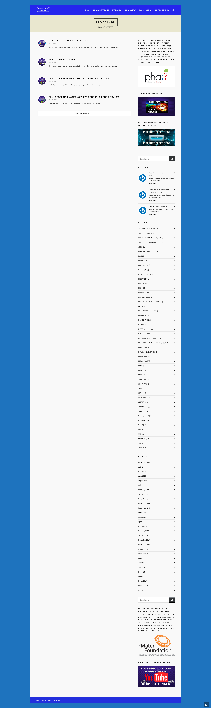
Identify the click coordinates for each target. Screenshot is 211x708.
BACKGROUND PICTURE (146, 251)
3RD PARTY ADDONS (145, 233)
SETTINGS (142, 379)
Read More (152, 183)
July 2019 (141, 485)
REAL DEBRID (143, 356)
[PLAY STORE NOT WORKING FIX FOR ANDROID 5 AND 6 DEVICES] (42, 99)
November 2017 (144, 544)
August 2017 (142, 558)
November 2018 (144, 503)
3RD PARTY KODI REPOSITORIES (149, 238)
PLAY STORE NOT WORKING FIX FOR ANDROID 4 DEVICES (80, 78)
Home (100, 27)
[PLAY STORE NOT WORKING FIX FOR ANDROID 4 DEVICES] (42, 81)
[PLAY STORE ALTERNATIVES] (42, 62)
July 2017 (141, 563)
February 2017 (143, 585)
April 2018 (142, 522)
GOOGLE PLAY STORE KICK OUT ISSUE (70, 40)
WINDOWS (142, 438)
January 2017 (143, 590)
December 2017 (144, 540)
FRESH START (143, 293)
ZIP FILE (141, 448)
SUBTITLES (142, 402)
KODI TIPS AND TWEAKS (147, 311)
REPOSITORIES (143, 361)
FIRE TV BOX (142, 279)
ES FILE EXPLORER (144, 274)
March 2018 (142, 526)
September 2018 (144, 508)
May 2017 (141, 572)
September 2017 (144, 553)
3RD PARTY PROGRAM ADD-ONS (149, 242)
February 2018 (143, 531)
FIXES (140, 288)
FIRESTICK (142, 283)
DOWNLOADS (143, 270)
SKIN (140, 388)
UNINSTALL (142, 420)
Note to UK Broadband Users (148, 338)
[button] (172, 158)
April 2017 (142, 576)
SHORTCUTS (142, 384)
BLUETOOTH (142, 261)
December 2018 (144, 499)
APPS (140, 247)
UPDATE (141, 425)
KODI (140, 306)
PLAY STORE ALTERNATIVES (64, 59)
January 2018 (143, 535)
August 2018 (142, 512)
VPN (139, 429)
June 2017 (142, 567)
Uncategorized (143, 416)
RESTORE (141, 370)
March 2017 (142, 581)
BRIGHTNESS (143, 265)
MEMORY (141, 324)
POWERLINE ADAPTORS (146, 352)
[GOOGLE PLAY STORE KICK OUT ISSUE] (42, 43)
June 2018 (142, 517)
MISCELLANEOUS (144, 329)
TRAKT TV (141, 411)
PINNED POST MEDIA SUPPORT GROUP (152, 343)
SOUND (141, 393)
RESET (140, 365)
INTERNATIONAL (144, 297)
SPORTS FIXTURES (144, 397)
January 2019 (143, 494)
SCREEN (141, 375)
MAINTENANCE (143, 320)
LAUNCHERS (142, 315)
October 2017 (143, 549)
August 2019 (142, 480)
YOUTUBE (141, 443)
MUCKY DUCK (143, 334)
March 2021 (142, 471)
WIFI (140, 434)
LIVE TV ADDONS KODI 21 (158, 207)
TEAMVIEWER (143, 407)
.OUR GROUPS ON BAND (146, 229)
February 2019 (143, 490)
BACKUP (141, 256)
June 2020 (142, 476)
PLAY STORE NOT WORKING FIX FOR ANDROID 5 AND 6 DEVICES (84, 97)
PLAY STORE (142, 347)
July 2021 (141, 467)
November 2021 (144, 462)
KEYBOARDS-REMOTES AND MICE (150, 302)
